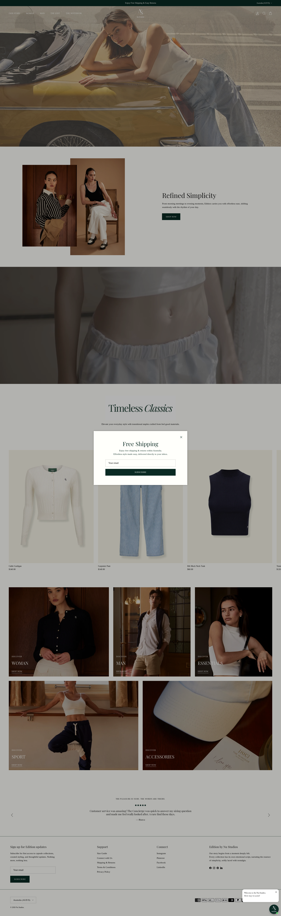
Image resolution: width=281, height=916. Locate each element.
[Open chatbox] (274, 909)
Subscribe (140, 472)
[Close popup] (276, 892)
